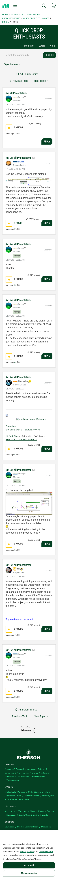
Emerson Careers (46, 811)
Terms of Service (31, 795)
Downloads (9, 826)
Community (17, 14)
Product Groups (11, 18)
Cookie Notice (46, 851)
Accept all (29, 865)
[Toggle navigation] (15, 6)
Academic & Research (14, 768)
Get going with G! (14, 429)
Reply (47, 141)
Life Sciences (23, 776)
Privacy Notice (27, 851)
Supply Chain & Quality (29, 814)
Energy (35, 772)
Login (42, 45)
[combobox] (21, 55)
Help (52, 45)
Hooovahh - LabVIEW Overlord (21, 439)
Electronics (24, 772)
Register (29, 45)
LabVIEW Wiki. (32, 429)
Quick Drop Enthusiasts (36, 18)
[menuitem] (44, 6)
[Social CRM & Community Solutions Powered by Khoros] (28, 729)
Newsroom (11, 814)
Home (5, 14)
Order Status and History (39, 791)
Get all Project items (16, 93)
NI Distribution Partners (15, 791)
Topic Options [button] (11, 64)
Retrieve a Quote (13, 795)
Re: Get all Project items (19, 157)
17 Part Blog (12, 436)
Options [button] (47, 99)
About (32, 811)
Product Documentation (27, 826)
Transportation (12, 780)
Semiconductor (38, 776)
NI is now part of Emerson (16, 811)
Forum (5, 21)
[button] (9, 128)
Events (45, 814)
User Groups (33, 14)
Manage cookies (29, 873)
